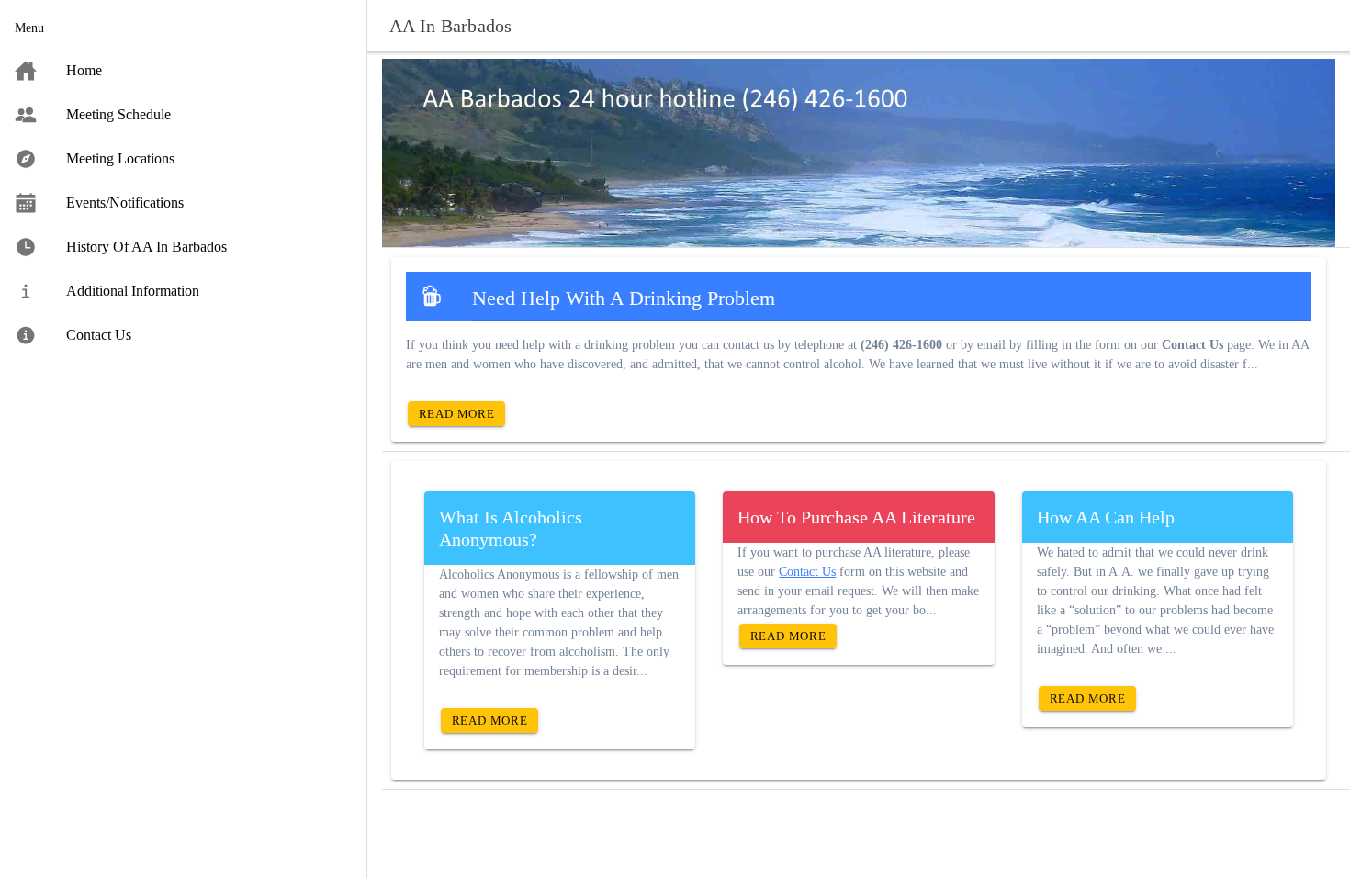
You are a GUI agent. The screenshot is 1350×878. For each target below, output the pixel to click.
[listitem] (183, 71)
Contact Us (807, 572)
